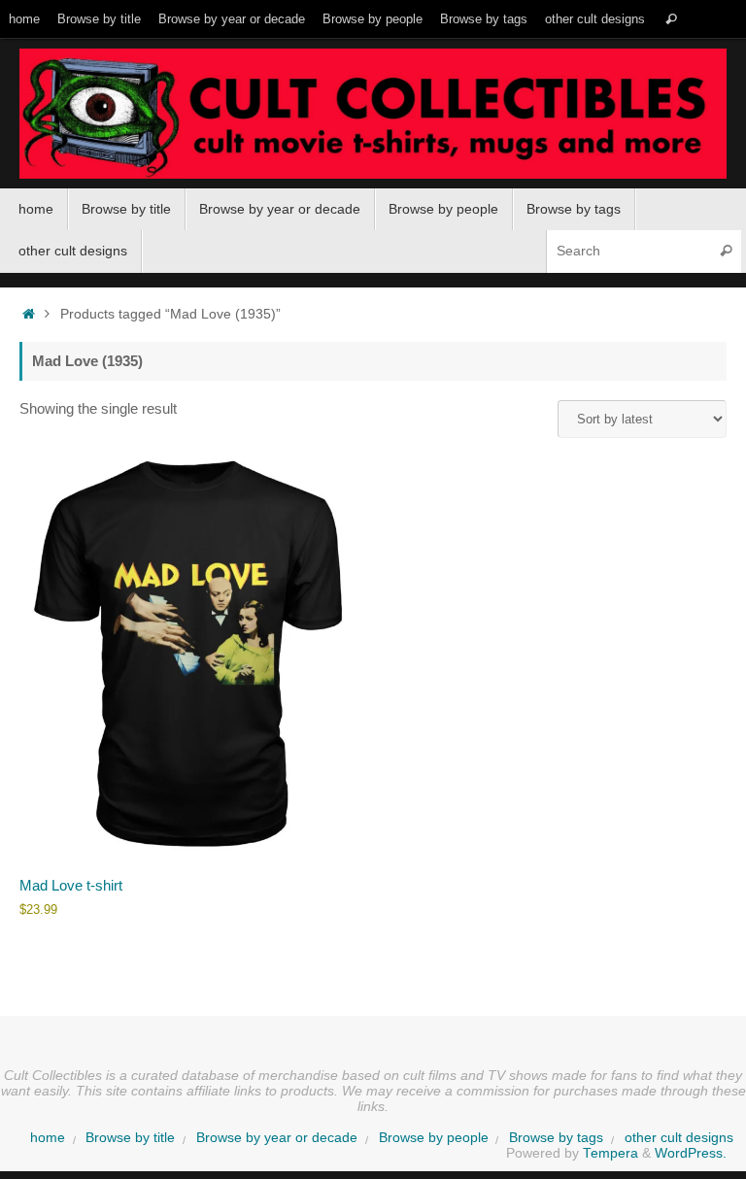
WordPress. (691, 1153)
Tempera (610, 1153)
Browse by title (99, 19)
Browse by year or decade (231, 19)
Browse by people (372, 19)
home (24, 19)
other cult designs (595, 19)
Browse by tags (483, 19)
